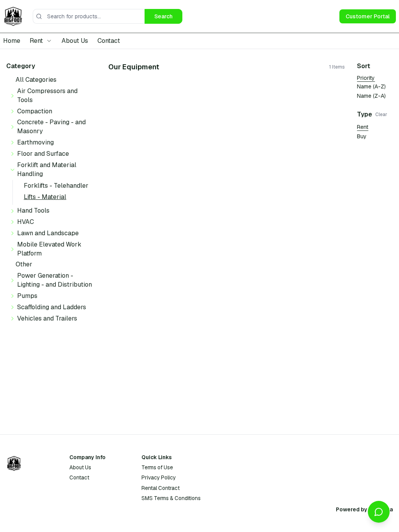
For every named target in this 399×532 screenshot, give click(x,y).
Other (24, 264)
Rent (362, 126)
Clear (381, 114)
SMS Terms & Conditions (171, 498)
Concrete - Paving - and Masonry (51, 126)
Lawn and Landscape (48, 233)
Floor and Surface (43, 154)
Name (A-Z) (371, 86)
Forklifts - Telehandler (56, 185)
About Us (75, 41)
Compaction (34, 111)
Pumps (27, 296)
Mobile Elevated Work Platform (49, 248)
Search (163, 16)
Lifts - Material (45, 197)
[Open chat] (379, 512)
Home (11, 41)
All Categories (36, 80)
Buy (362, 136)
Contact (108, 41)
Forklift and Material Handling (46, 169)
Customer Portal (368, 16)
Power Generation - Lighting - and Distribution (54, 280)
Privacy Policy (158, 477)
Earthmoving (35, 142)
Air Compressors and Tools (47, 95)
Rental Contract (160, 487)
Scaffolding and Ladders (51, 307)
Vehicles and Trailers (47, 318)
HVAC (25, 222)
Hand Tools (33, 210)
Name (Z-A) (371, 95)
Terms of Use (157, 467)
